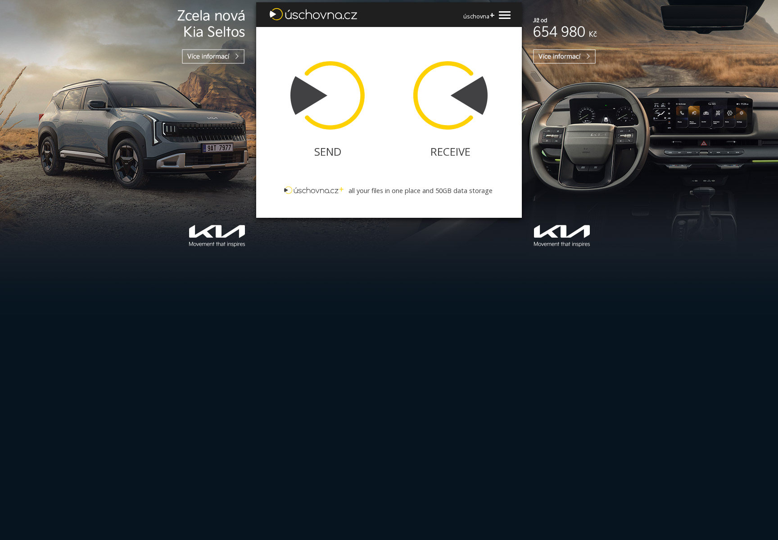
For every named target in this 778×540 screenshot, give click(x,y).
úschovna (478, 15)
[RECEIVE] (455, 95)
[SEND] (322, 95)
